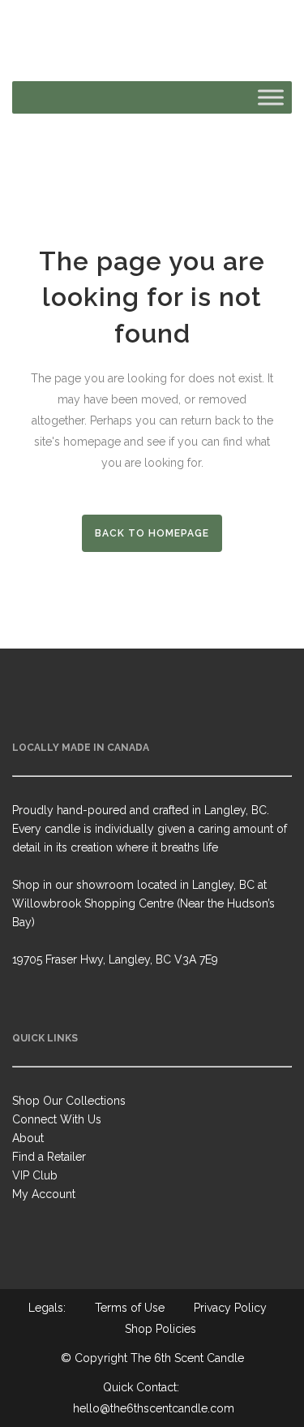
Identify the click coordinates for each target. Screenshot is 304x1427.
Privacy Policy (230, 1307)
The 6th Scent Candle (187, 1358)
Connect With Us (56, 1119)
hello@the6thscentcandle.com (153, 1408)
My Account (43, 1194)
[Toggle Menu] (271, 97)
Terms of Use (130, 1307)
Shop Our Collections (69, 1100)
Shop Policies (160, 1328)
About (28, 1138)
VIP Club (35, 1175)
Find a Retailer (49, 1156)
